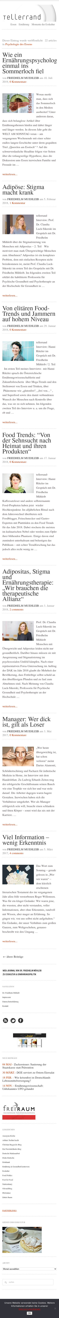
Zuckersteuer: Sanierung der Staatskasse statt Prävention (24, 1065)
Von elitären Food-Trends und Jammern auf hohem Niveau (28, 313)
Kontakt (5, 1006)
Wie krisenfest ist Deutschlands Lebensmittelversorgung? (26, 1079)
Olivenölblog (7, 1188)
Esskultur (5, 1171)
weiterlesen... (9, 174)
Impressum (6, 997)
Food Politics (7, 1175)
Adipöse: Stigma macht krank (23, 189)
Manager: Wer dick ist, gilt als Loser (26, 721)
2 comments (16, 609)
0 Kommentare (18, 81)
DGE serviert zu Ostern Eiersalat (35, 1072)
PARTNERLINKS (9, 1210)
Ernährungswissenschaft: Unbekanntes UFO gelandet (22, 1087)
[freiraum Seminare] (29, 1110)
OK (29, 1313)
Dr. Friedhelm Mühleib (11, 992)
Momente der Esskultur (43, 24)
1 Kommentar (17, 203)
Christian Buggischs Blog (12, 1144)
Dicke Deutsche (8, 1157)
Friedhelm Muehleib (23, 78)
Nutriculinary (7, 1184)
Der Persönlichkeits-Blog (11, 1149)
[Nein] (55, 1308)
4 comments (16, 853)
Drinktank (6, 1162)
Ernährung (24, 24)
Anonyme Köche (8, 1136)
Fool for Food (7, 1179)
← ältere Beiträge (13, 956)
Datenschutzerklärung (10, 1001)
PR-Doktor (6, 1193)
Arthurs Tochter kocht (10, 1140)
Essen (13, 24)
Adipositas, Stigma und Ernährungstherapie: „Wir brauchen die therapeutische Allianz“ (27, 585)
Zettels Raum (7, 1197)
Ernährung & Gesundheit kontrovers (16, 1166)
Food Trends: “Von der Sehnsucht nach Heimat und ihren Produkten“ (26, 442)
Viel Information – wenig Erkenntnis (25, 839)
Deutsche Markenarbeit (11, 1153)
